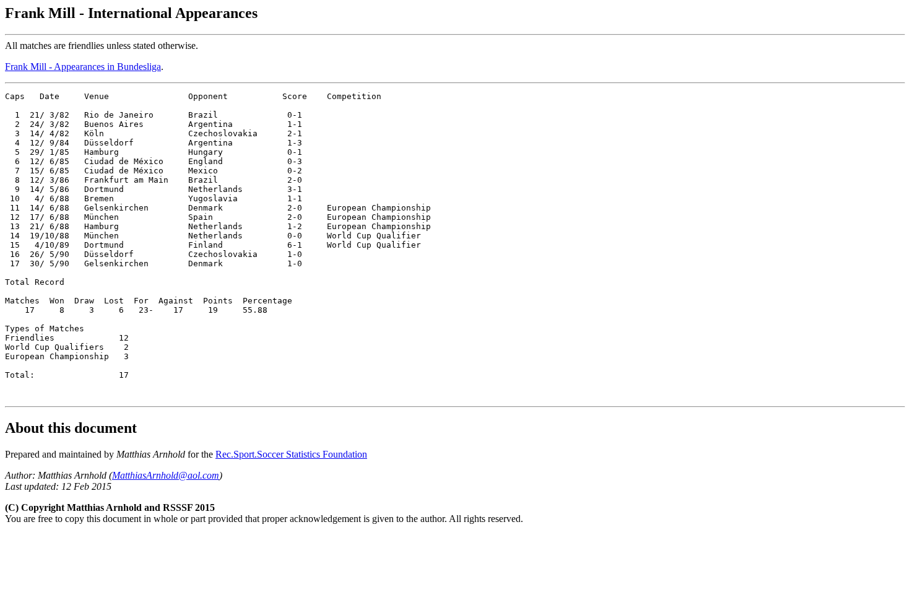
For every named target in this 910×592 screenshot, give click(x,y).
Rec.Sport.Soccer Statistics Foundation (291, 454)
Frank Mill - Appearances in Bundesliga (83, 66)
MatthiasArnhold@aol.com (165, 475)
